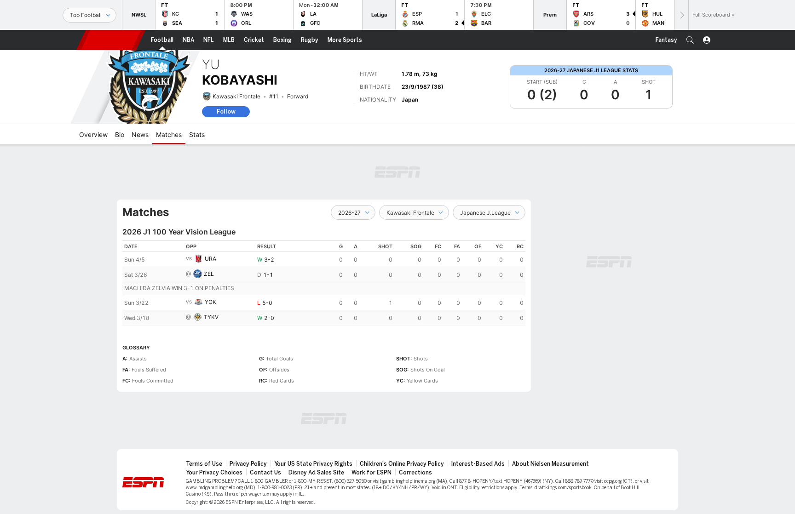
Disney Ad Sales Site (316, 472)
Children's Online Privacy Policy (402, 464)
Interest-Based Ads (478, 464)
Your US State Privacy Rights (313, 464)
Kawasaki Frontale (236, 96)
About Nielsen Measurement (550, 464)
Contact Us (265, 472)
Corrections (415, 472)
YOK (210, 301)
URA (210, 258)
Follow (226, 111)
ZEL (209, 273)
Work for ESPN (371, 472)
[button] (690, 40)
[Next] (681, 15)
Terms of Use (204, 464)
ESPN (111, 40)
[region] (323, 283)
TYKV (211, 317)
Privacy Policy (248, 464)
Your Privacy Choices (214, 472)
